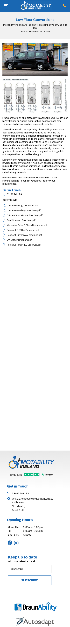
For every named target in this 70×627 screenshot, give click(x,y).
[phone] (65, 6)
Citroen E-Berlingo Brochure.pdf (24, 210)
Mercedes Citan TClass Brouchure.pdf (27, 225)
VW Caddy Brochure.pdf (19, 240)
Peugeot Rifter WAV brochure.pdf (24, 235)
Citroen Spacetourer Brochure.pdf (25, 215)
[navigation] (6, 6)
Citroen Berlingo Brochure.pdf (22, 205)
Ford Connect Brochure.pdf (21, 220)
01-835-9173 (14, 194)
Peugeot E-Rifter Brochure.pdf (23, 230)
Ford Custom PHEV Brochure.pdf (24, 245)
